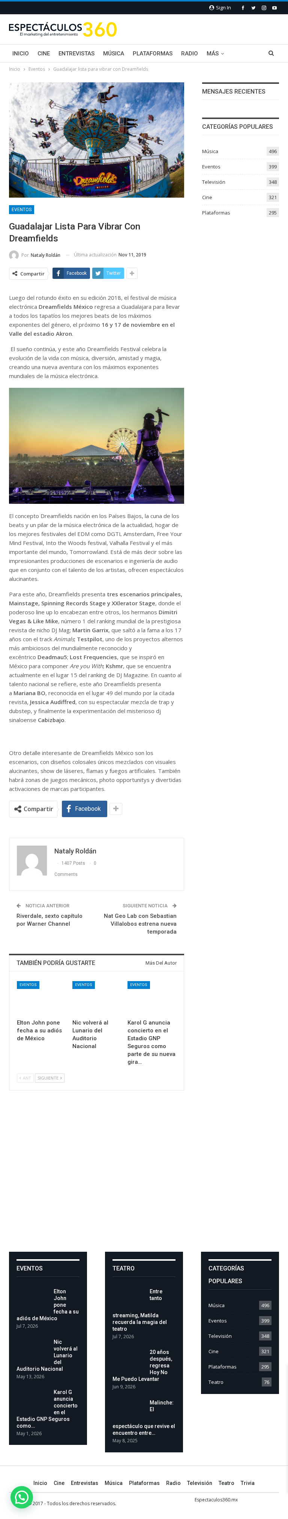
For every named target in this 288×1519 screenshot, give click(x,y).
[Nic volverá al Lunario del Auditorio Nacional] (96, 998)
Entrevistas (76, 53)
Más (213, 53)
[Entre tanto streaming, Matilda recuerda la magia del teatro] (128, 1300)
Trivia (248, 1483)
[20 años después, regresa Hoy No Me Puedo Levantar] (128, 1361)
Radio (189, 53)
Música (113, 53)
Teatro (216, 1382)
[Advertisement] (144, 1177)
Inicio (20, 53)
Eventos (22, 209)
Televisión (213, 182)
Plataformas (152, 53)
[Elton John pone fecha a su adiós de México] (41, 998)
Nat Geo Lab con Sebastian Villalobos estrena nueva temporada (140, 924)
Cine (44, 53)
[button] (21, 1497)
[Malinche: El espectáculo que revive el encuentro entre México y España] (128, 1411)
